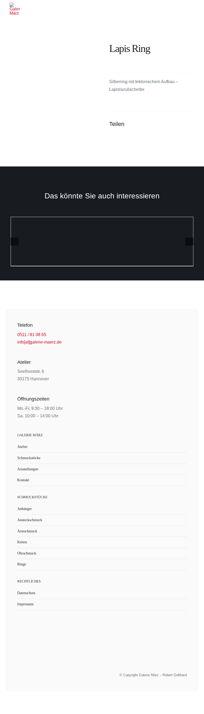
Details (102, 242)
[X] (169, 124)
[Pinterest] (179, 124)
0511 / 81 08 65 (31, 334)
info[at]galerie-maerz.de (39, 342)
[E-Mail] (188, 124)
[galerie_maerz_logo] (15, 4)
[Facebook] (160, 124)
